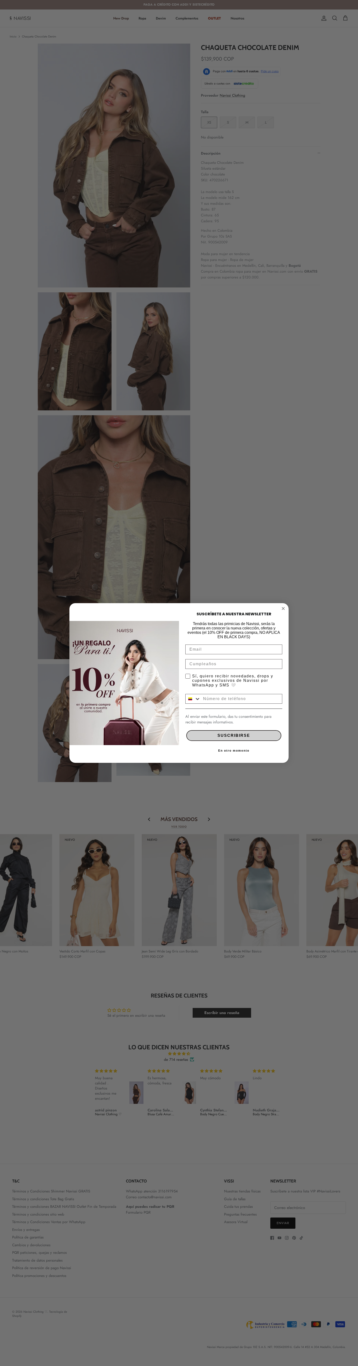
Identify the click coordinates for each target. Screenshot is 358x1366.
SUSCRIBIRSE (233, 735)
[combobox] (193, 698)
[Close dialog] (283, 608)
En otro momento (233, 750)
